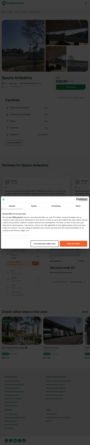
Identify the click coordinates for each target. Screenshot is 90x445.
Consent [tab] (12, 206)
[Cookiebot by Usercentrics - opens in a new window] (77, 199)
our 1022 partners (16, 217)
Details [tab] (34, 206)
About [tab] (78, 206)
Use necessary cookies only (44, 244)
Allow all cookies (73, 244)
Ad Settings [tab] (56, 206)
